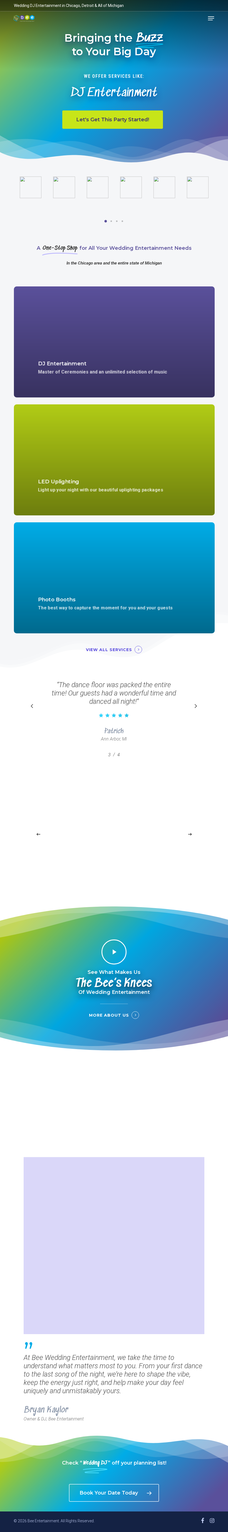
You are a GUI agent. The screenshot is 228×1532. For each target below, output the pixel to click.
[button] (211, 18)
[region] (114, 717)
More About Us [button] (109, 1015)
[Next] (190, 834)
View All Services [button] (109, 649)
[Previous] (38, 834)
